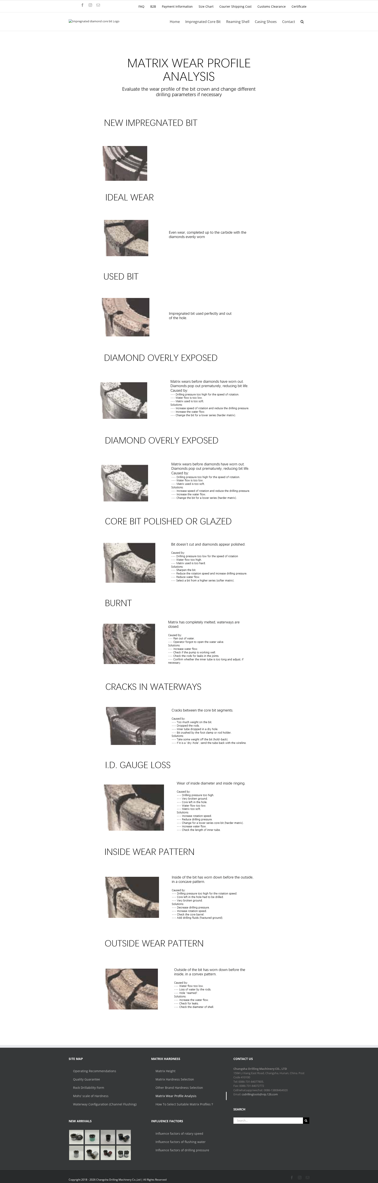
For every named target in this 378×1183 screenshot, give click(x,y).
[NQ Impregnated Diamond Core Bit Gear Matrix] (92, 1153)
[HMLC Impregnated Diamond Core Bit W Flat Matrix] (76, 1137)
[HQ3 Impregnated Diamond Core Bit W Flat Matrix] (76, 1153)
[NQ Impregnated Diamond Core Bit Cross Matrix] (123, 1153)
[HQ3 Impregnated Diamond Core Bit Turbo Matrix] (123, 1137)
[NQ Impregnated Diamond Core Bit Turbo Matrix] (107, 1153)
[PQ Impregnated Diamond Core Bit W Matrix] (107, 1137)
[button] (302, 21)
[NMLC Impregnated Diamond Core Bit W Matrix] (92, 1137)
